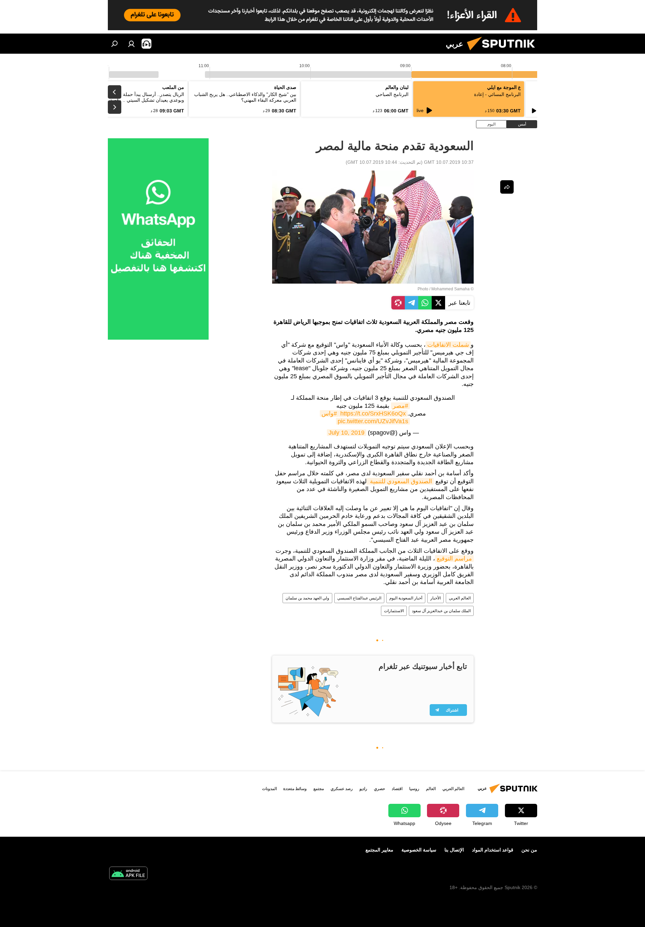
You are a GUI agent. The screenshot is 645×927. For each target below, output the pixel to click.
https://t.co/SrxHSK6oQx (373, 413)
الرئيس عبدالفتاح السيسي (359, 598)
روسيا (414, 788)
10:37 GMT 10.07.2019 (449, 162)
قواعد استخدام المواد (492, 849)
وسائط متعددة (295, 788)
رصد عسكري (342, 788)
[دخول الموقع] (131, 43)
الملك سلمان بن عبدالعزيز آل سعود (441, 610)
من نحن (529, 849)
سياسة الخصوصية (418, 849)
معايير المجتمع (379, 849)
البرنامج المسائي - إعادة (497, 94)
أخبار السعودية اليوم (405, 598)
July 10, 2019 (346, 432)
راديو (363, 788)
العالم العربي (460, 598)
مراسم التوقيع (454, 558)
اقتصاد (397, 788)
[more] (507, 187)
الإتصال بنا (454, 849)
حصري (379, 788)
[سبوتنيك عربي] (503, 52)
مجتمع (318, 788)
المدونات (269, 788)
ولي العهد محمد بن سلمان (307, 598)
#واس (329, 413)
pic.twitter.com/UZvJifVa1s (373, 421)
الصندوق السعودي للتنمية (400, 481)
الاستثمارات (394, 610)
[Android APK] (128, 874)
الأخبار (435, 598)
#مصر (400, 405)
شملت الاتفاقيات (448, 344)
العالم (431, 788)
